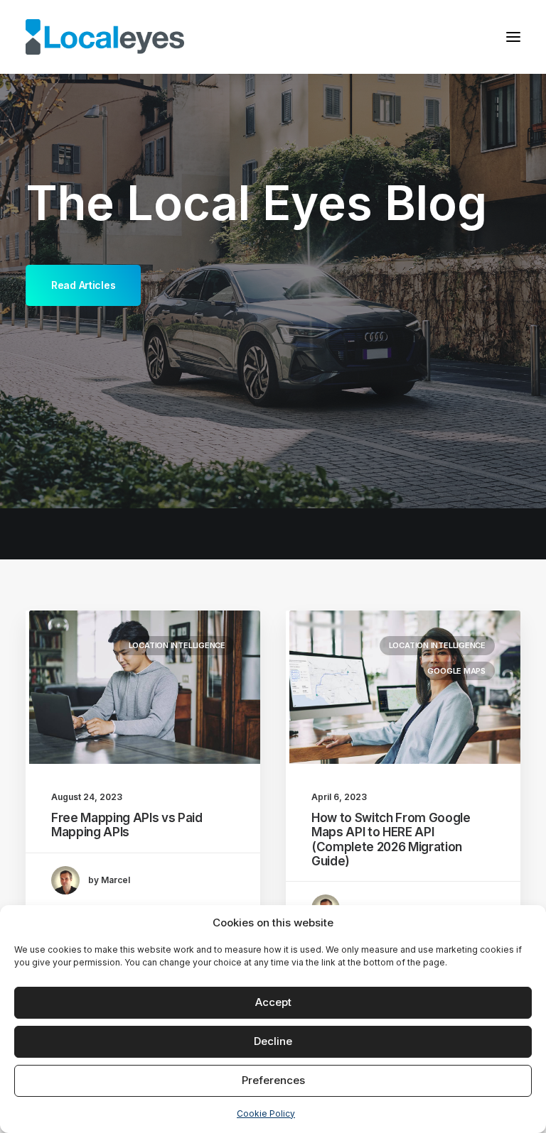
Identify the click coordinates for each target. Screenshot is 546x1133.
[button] (513, 37)
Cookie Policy (266, 1113)
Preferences (273, 1080)
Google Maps (456, 671)
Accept (273, 1002)
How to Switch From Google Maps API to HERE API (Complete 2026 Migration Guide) (391, 839)
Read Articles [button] (83, 285)
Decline (273, 1041)
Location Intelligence (177, 645)
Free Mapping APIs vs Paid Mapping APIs (127, 825)
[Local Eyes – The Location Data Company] (105, 37)
